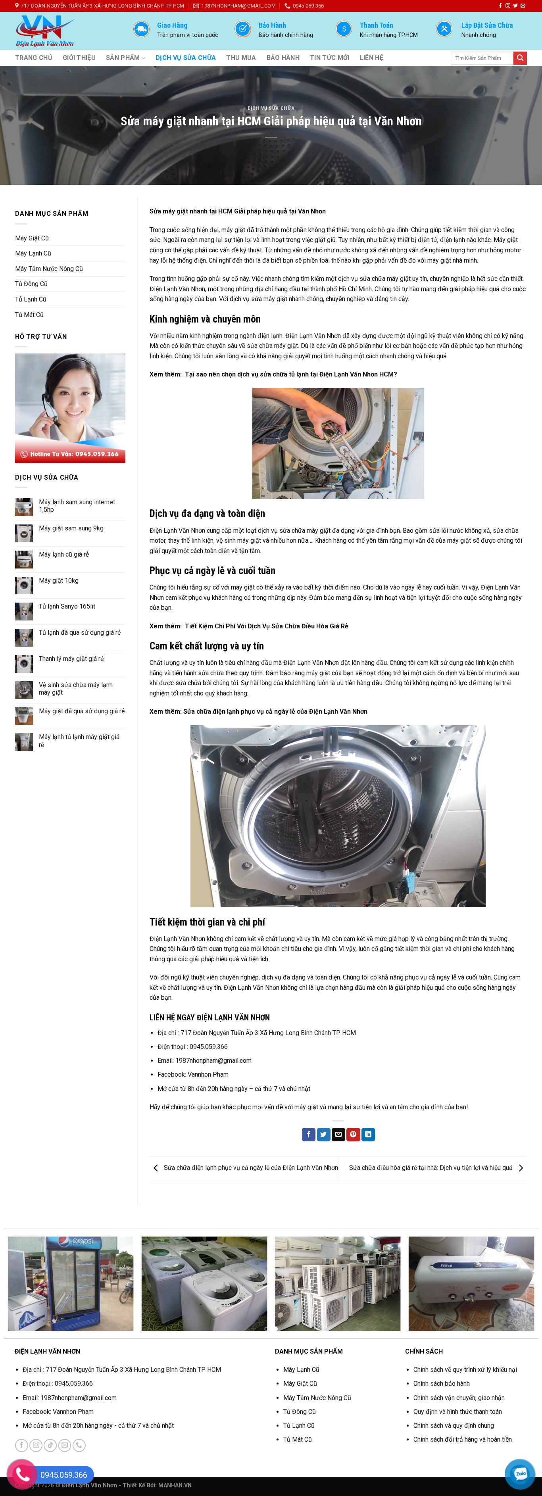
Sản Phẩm (123, 57)
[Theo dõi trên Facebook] (500, 6)
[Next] (517, 1287)
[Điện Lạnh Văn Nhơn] (66, 31)
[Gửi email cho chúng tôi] (523, 6)
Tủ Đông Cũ (31, 284)
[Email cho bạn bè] (338, 1134)
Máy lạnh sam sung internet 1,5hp (77, 505)
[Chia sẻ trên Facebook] (308, 1134)
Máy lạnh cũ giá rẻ (64, 554)
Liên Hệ (371, 57)
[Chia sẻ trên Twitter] (324, 1134)
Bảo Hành (283, 57)
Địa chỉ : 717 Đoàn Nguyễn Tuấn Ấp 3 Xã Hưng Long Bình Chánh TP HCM (257, 1033)
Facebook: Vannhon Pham (194, 1074)
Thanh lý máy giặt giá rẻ (71, 659)
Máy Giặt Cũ (32, 238)
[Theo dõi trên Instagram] (507, 6)
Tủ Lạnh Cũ (30, 299)
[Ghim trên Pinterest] (353, 1134)
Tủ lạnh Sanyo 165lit (67, 606)
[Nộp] (520, 58)
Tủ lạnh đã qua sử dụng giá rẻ (80, 632)
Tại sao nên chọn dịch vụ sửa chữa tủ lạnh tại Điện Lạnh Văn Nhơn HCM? (291, 374)
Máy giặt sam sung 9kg (71, 528)
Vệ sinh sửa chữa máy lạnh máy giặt (76, 688)
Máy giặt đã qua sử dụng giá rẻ (82, 711)
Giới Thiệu (79, 57)
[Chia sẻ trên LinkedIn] (368, 1134)
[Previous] (24, 1287)
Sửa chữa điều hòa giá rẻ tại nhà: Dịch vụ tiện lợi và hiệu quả (431, 1168)
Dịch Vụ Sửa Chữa (186, 57)
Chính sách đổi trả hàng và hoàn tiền (462, 1439)
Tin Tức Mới (330, 57)
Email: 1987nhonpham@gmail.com (205, 1060)
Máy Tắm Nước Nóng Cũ (49, 269)
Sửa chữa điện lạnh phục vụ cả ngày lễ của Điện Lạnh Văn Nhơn (275, 711)
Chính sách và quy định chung (453, 1425)
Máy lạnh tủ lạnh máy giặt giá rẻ (79, 740)
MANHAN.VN (175, 1485)
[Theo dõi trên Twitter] (515, 6)
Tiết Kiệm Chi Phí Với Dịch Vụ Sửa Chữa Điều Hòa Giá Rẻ (266, 626)
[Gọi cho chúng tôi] (79, 1445)
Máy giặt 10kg (59, 580)
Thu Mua (241, 57)
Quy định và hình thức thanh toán (457, 1411)
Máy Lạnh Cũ (33, 253)
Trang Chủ (33, 57)
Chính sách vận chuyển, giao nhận (459, 1398)
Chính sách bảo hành (441, 1383)
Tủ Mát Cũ (29, 315)
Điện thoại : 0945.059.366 (193, 1046)
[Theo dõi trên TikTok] (50, 1445)
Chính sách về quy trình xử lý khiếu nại (465, 1369)
